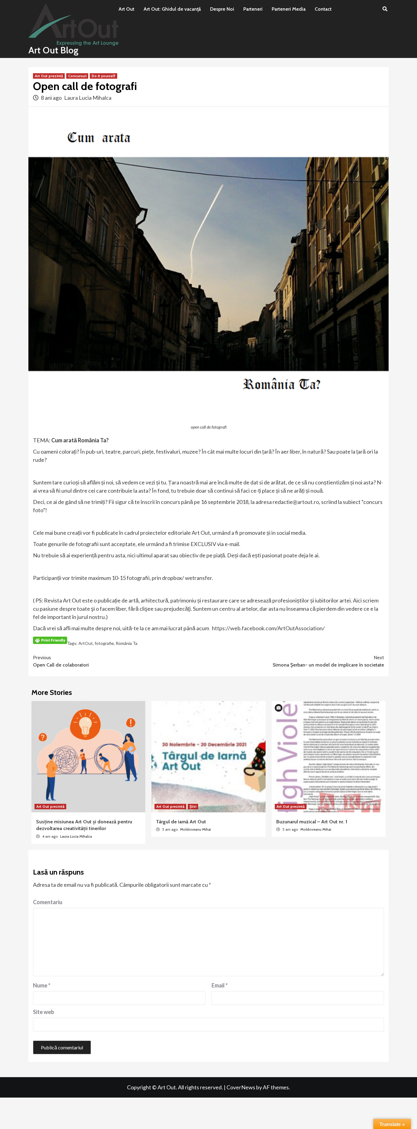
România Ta (126, 643)
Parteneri (253, 9)
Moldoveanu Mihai (195, 829)
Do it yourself (103, 76)
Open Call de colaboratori (61, 661)
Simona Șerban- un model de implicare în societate (328, 661)
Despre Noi (222, 9)
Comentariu (47, 902)
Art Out (126, 9)
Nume (41, 985)
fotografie (104, 643)
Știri (193, 806)
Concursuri (77, 76)
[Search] (385, 9)
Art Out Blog (53, 50)
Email (220, 985)
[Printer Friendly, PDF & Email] (50, 639)
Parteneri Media (289, 9)
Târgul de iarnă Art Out (181, 822)
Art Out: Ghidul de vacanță (172, 9)
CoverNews (241, 1087)
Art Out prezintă (49, 76)
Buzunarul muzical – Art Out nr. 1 (311, 822)
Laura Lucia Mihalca (87, 97)
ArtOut (85, 643)
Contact (323, 9)
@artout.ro (306, 501)
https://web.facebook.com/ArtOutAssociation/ (268, 628)
